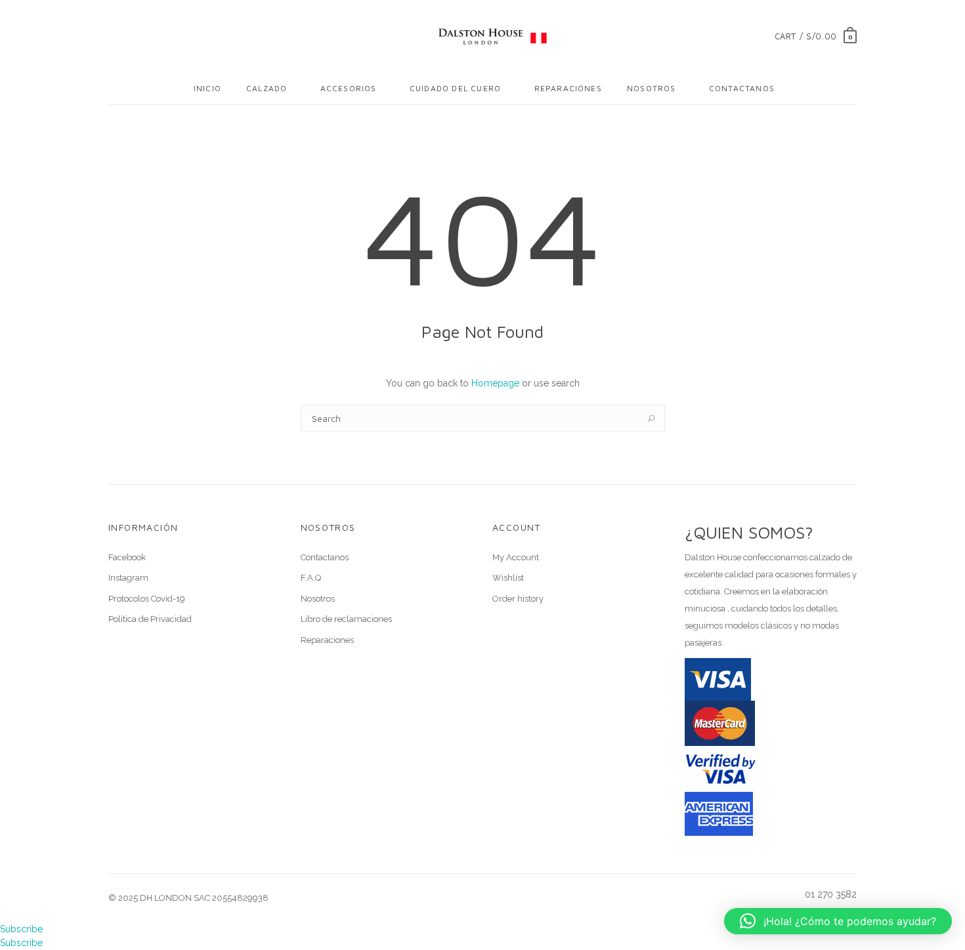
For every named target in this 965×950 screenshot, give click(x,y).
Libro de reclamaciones (346, 619)
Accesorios (348, 88)
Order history (518, 599)
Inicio (207, 88)
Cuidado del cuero (455, 88)
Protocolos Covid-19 (146, 599)
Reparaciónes (568, 88)
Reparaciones (327, 640)
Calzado (266, 88)
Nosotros (651, 88)
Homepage (495, 383)
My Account (515, 557)
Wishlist (508, 578)
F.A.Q (311, 578)
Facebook (127, 557)
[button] (838, 921)
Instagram (128, 578)
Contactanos (742, 88)
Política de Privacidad (150, 619)
